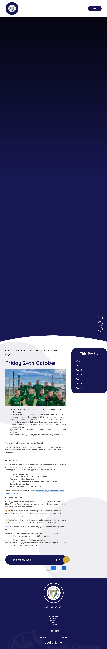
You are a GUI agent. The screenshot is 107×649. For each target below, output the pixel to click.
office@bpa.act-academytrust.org (54, 637)
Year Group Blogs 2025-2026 (43, 350)
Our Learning (19, 350)
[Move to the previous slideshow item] (100, 323)
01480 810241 (53, 631)
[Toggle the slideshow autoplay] (100, 329)
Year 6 (8, 355)
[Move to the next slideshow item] (100, 318)
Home (7, 350)
